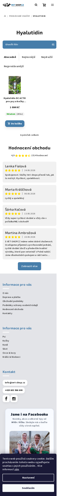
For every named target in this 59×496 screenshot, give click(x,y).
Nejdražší (47, 57)
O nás (5, 293)
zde (16, 469)
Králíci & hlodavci (11, 357)
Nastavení (28, 477)
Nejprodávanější (14, 66)
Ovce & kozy (9, 353)
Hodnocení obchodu (29, 147)
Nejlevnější (28, 57)
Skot (5, 349)
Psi (4, 336)
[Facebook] (6, 398)
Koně (5, 345)
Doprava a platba (11, 297)
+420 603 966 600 (13, 390)
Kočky (6, 340)
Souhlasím (28, 488)
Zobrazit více (29, 266)
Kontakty (7, 313)
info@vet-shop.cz (15, 382)
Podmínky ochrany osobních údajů (20, 305)
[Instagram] (14, 398)
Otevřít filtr (11, 44)
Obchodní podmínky (13, 301)
